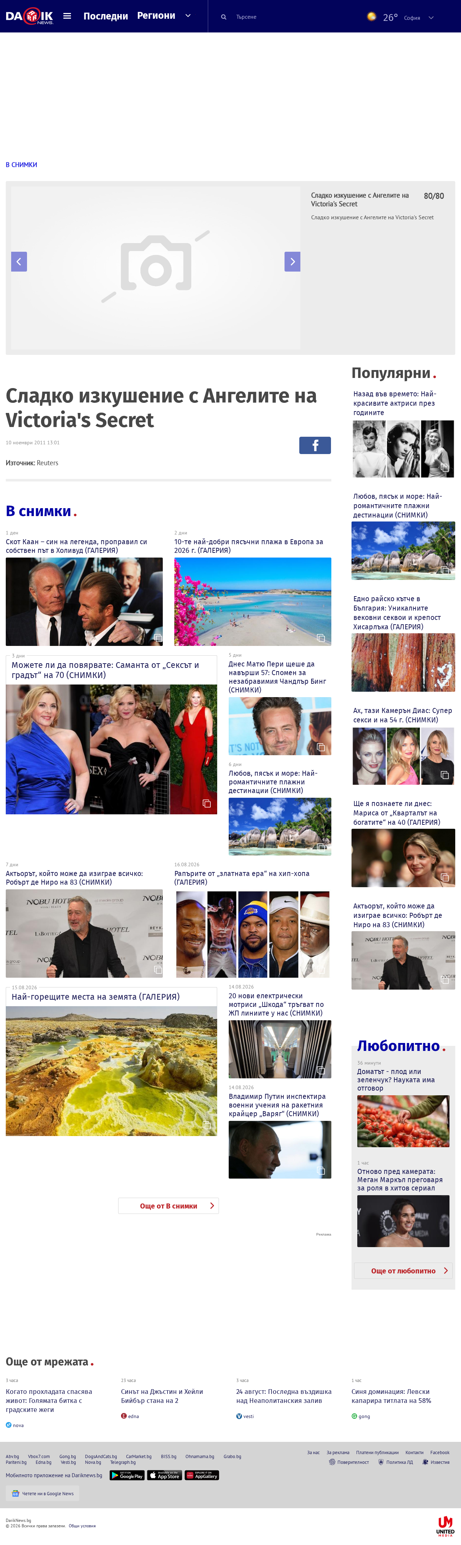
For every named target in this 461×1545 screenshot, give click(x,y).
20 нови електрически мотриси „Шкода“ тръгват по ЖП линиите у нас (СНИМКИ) (276, 1004)
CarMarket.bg (139, 1456)
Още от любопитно (403, 1271)
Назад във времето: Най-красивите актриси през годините (395, 403)
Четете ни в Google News (47, 1493)
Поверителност (353, 1462)
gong (364, 1416)
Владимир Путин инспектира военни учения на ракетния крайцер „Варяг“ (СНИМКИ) (277, 1105)
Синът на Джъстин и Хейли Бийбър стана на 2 (162, 1396)
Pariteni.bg (16, 1462)
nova (18, 1425)
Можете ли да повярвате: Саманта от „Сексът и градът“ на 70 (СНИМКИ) (105, 670)
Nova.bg (93, 1462)
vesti (248, 1416)
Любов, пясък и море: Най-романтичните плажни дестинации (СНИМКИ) (273, 782)
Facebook (439, 1452)
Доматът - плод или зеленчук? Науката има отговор (396, 1079)
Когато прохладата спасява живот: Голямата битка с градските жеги (49, 1400)
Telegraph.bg (123, 1462)
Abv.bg (12, 1456)
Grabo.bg (232, 1456)
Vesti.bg (68, 1462)
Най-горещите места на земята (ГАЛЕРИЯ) (96, 997)
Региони (156, 15)
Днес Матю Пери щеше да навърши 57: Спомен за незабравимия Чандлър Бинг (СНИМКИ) (277, 677)
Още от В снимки (168, 1206)
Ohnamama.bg (199, 1456)
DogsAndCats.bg (101, 1456)
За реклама (338, 1452)
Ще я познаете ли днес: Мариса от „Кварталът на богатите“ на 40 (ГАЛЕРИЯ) (396, 813)
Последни (106, 16)
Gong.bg (67, 1456)
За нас (313, 1452)
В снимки (38, 511)
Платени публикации (377, 1452)
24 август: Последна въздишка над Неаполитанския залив (284, 1396)
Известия (440, 1462)
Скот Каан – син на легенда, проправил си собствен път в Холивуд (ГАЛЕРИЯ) (76, 546)
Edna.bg (44, 1462)
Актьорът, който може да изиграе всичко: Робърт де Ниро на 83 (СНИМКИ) (74, 877)
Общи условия (82, 1525)
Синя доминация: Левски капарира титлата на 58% (391, 1396)
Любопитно (398, 1046)
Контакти (415, 1452)
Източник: (20, 462)
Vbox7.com (39, 1456)
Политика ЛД (399, 1462)
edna (133, 1416)
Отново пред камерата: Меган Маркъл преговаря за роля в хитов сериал (400, 1179)
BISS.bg (168, 1456)
